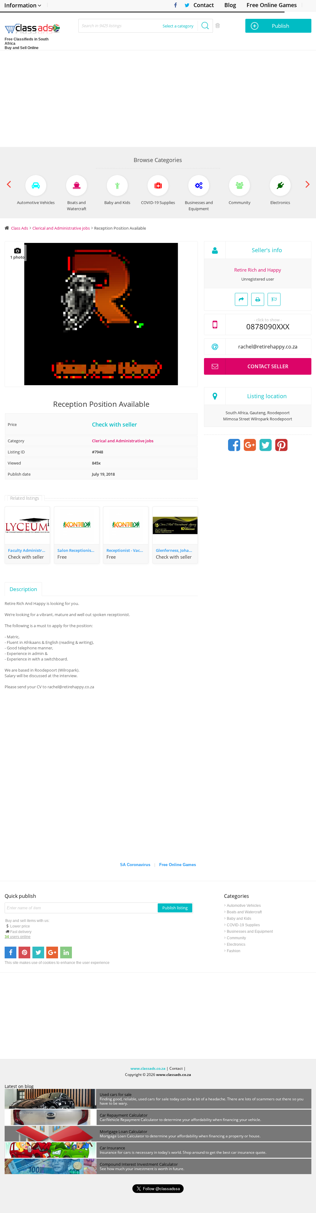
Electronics (236, 944)
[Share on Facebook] (234, 445)
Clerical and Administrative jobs (122, 441)
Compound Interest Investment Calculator (139, 1164)
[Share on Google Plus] (249, 445)
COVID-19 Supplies (243, 925)
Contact (203, 5)
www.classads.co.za (148, 1068)
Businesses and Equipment (250, 931)
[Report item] (274, 299)
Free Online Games (272, 5)
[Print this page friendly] (257, 299)
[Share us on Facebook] (10, 952)
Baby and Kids (239, 918)
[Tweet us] (38, 952)
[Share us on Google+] (52, 952)
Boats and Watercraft (244, 912)
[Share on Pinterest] (281, 445)
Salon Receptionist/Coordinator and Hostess (78, 550)
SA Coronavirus (135, 864)
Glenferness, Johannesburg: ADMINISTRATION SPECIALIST (177, 550)
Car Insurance (112, 1147)
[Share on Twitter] (265, 445)
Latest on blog (19, 1086)
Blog (230, 5)
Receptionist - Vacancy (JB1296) (127, 550)
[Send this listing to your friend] (241, 299)
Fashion (233, 951)
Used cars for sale (115, 1094)
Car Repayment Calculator (124, 1115)
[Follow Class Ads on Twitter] (185, 5)
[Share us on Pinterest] (24, 952)
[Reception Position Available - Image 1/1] (101, 314)
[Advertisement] (158, 96)
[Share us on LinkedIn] (66, 952)
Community (236, 938)
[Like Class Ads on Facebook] (174, 5)
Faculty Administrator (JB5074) (29, 550)
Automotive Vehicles (244, 905)
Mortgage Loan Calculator (123, 1131)
